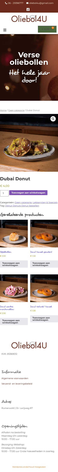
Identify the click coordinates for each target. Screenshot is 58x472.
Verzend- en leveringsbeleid (16, 383)
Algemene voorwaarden (14, 378)
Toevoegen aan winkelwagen (28, 192)
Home (3, 110)
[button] (4, 30)
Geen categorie (16, 110)
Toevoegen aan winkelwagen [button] (11, 264)
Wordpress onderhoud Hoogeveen (29, 467)
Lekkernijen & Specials (45, 202)
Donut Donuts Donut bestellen (22, 205)
